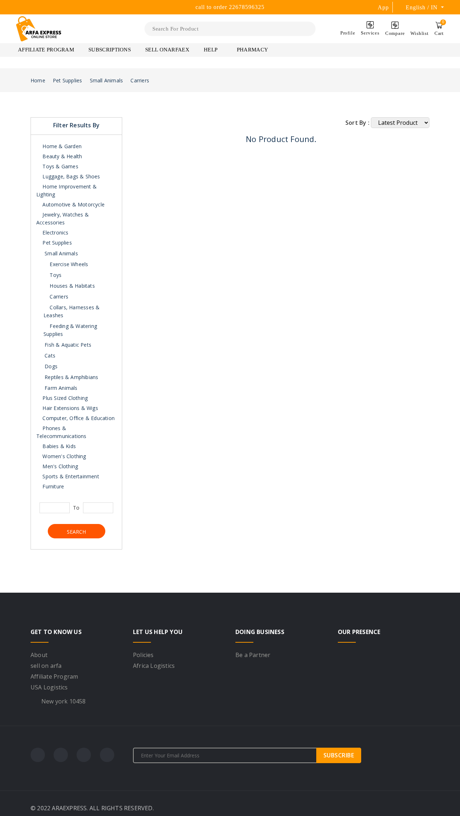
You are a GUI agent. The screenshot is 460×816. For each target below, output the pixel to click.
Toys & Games (59, 166)
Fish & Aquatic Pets (68, 344)
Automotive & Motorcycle (73, 204)
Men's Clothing (59, 466)
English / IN (423, 7)
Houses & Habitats (71, 285)
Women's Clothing (63, 456)
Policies (143, 655)
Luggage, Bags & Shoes (70, 176)
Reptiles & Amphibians (71, 377)
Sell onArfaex (167, 50)
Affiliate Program (46, 50)
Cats (50, 355)
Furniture (52, 486)
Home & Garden (61, 146)
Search (76, 531)
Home (38, 80)
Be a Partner (252, 655)
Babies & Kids (58, 446)
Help (211, 50)
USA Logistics (49, 687)
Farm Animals (61, 387)
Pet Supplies (67, 80)
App (383, 7)
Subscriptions (109, 50)
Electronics (54, 232)
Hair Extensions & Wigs (69, 408)
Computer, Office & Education (78, 418)
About (39, 655)
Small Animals (106, 80)
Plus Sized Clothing (64, 398)
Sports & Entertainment (70, 476)
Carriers (139, 80)
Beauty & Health (61, 156)
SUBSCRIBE (338, 755)
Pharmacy (252, 50)
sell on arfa (46, 666)
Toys (54, 275)
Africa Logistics (154, 666)
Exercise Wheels (68, 264)
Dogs (51, 366)
